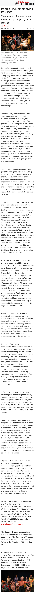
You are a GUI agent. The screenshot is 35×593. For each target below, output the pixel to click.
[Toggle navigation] (5, 3)
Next (32, 581)
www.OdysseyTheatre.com (12, 524)
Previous (3, 581)
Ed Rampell (5, 26)
